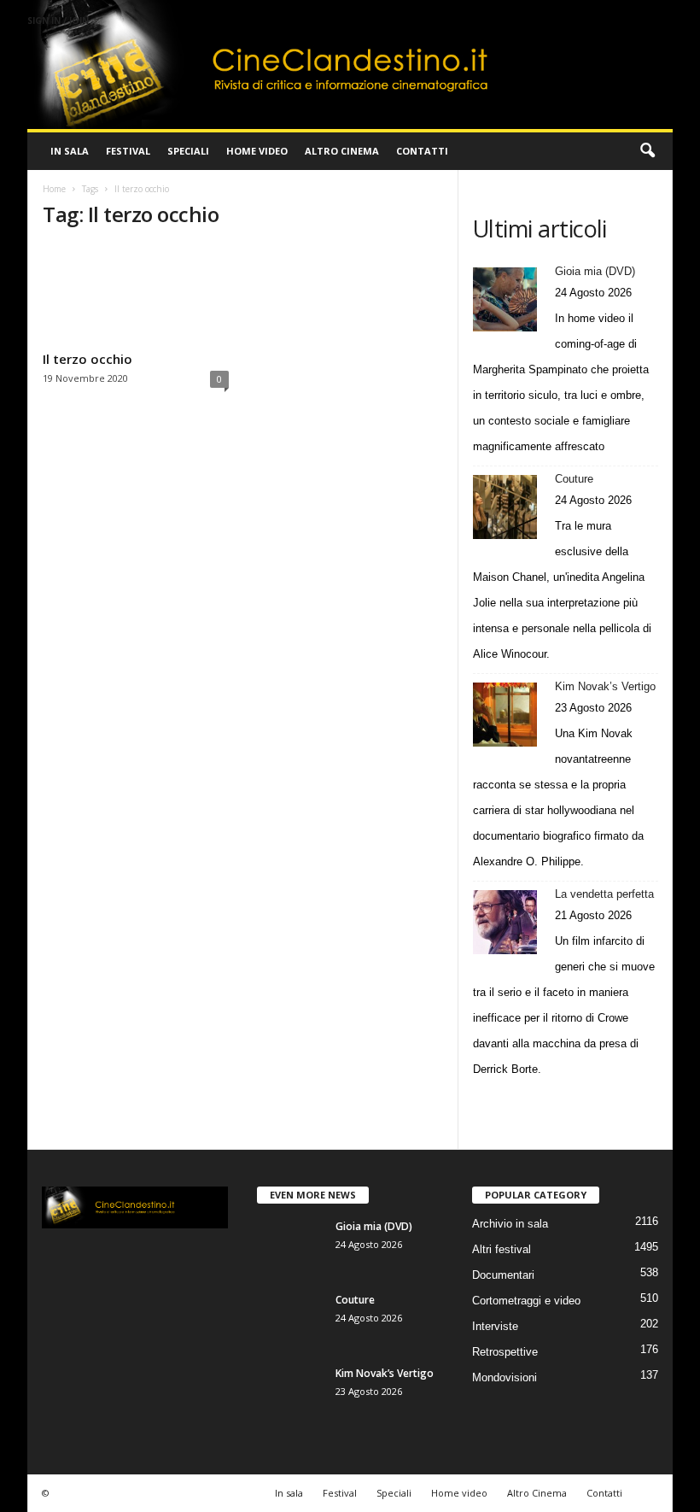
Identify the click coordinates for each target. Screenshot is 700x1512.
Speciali (188, 150)
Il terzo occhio (87, 358)
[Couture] (505, 507)
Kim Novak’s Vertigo (605, 686)
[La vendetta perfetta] (505, 922)
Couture (574, 478)
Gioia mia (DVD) (595, 271)
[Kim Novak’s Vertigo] (505, 715)
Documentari (503, 1275)
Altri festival (501, 1249)
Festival (128, 150)
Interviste (495, 1326)
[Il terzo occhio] (136, 294)
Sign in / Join (58, 20)
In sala (69, 150)
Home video (257, 150)
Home (54, 189)
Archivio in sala (510, 1223)
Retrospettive (505, 1351)
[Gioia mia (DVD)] (505, 299)
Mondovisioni (504, 1377)
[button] (647, 151)
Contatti (422, 150)
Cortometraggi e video (526, 1300)
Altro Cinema (342, 150)
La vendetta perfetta (604, 894)
